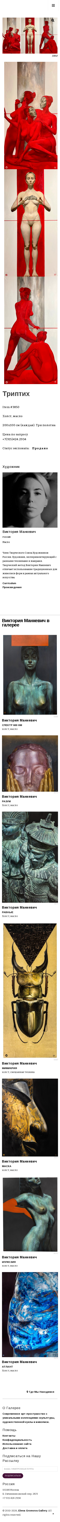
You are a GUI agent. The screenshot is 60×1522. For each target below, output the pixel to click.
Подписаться (13, 1476)
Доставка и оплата (15, 1448)
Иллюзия (9, 1262)
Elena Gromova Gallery (32, 1510)
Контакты (8, 1435)
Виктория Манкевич (19, 720)
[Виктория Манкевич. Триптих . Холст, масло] (30, 35)
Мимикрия (9, 1068)
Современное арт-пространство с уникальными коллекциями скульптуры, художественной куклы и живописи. (28, 1417)
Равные (7, 912)
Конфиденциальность (17, 1439)
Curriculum (9, 583)
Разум (6, 801)
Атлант (7, 1366)
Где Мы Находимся (41, 1391)
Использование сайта (16, 1443)
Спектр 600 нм (12, 725)
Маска (6, 1166)
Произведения (12, 587)
